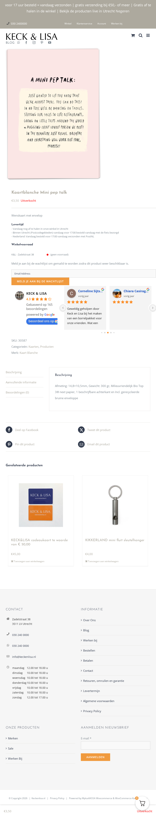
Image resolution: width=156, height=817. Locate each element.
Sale (10, 748)
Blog (86, 630)
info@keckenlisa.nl (24, 657)
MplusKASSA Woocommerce (97, 798)
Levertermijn (91, 691)
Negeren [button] (122, 11)
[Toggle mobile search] (140, 35)
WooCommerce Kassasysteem (131, 798)
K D (81, 291)
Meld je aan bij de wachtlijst (40, 281)
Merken (13, 738)
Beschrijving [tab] (14, 372)
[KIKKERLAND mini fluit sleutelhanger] (115, 505)
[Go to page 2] (108, 333)
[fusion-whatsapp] (18, 42)
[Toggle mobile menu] (148, 35)
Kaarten (34, 346)
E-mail (86, 738)
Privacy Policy (92, 711)
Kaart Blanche (29, 353)
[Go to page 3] (111, 332)
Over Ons (89, 620)
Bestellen (89, 650)
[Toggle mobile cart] (133, 35)
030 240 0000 (20, 635)
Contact (88, 671)
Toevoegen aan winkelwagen (29, 561)
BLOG (8, 42)
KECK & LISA (36, 293)
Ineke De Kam (134, 291)
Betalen (88, 660)
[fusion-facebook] (26, 42)
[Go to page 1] (105, 332)
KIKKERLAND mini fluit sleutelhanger (114, 540)
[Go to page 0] (101, 332)
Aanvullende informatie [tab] (21, 382)
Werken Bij (15, 758)
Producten (47, 346)
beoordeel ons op (41, 321)
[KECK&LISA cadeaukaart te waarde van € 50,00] (41, 505)
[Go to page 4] (113, 332)
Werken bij (90, 640)
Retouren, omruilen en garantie (103, 681)
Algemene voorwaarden (98, 701)
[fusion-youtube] (49, 42)
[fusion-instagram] (34, 42)
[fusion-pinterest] (41, 42)
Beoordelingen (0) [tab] (17, 392)
